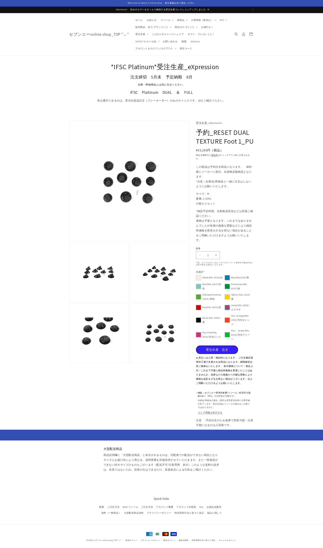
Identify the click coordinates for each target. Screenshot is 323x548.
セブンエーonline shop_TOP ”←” (107, 540)
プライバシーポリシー (159, 512)
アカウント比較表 (186, 506)
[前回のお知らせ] (70, 10)
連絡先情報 (184, 540)
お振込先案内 (214, 506)
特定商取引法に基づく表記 (189, 512)
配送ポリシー (169, 540)
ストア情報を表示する (210, 412)
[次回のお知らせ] (253, 10)
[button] (167, 20)
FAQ (201, 506)
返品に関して (214, 512)
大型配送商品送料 (134, 512)
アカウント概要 (164, 506)
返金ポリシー (131, 540)
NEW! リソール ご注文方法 (138, 506)
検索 (101, 506)
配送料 (214, 155)
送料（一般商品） (111, 512)
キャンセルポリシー (228, 540)
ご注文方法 (113, 506)
